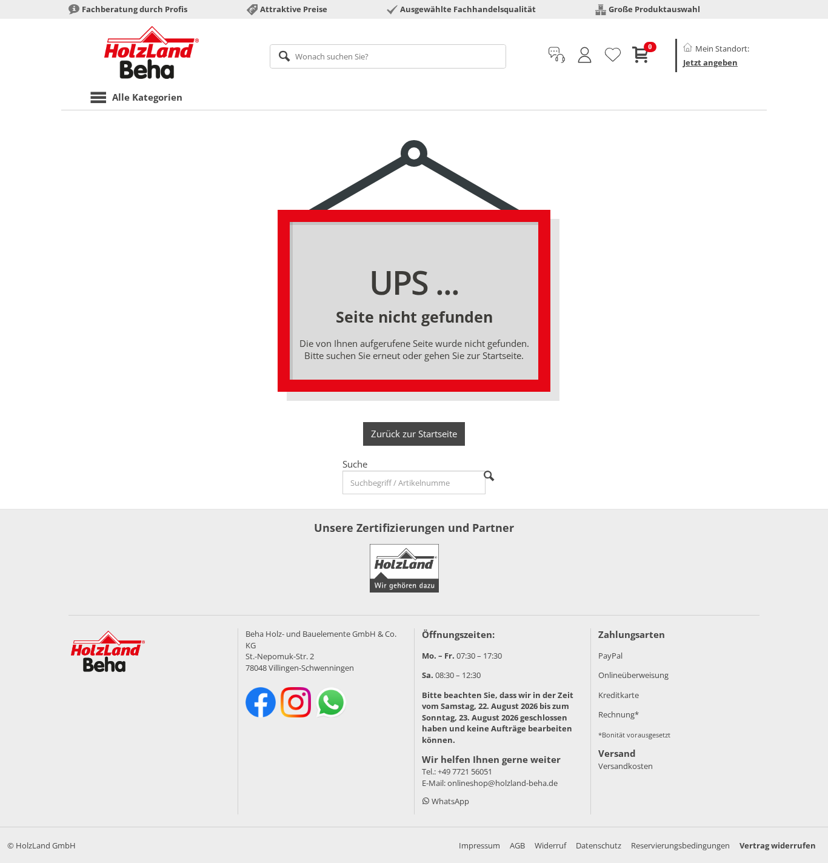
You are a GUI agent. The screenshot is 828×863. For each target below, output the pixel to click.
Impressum (479, 845)
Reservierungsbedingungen (680, 845)
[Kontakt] (557, 55)
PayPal (610, 655)
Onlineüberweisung (633, 675)
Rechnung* (618, 714)
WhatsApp (449, 801)
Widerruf (550, 845)
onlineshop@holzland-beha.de (502, 782)
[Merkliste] (612, 55)
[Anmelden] (584, 55)
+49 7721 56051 (465, 771)
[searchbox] (388, 56)
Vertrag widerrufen (778, 845)
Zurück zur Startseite (414, 434)
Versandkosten (625, 766)
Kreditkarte (618, 695)
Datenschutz (598, 845)
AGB (517, 845)
